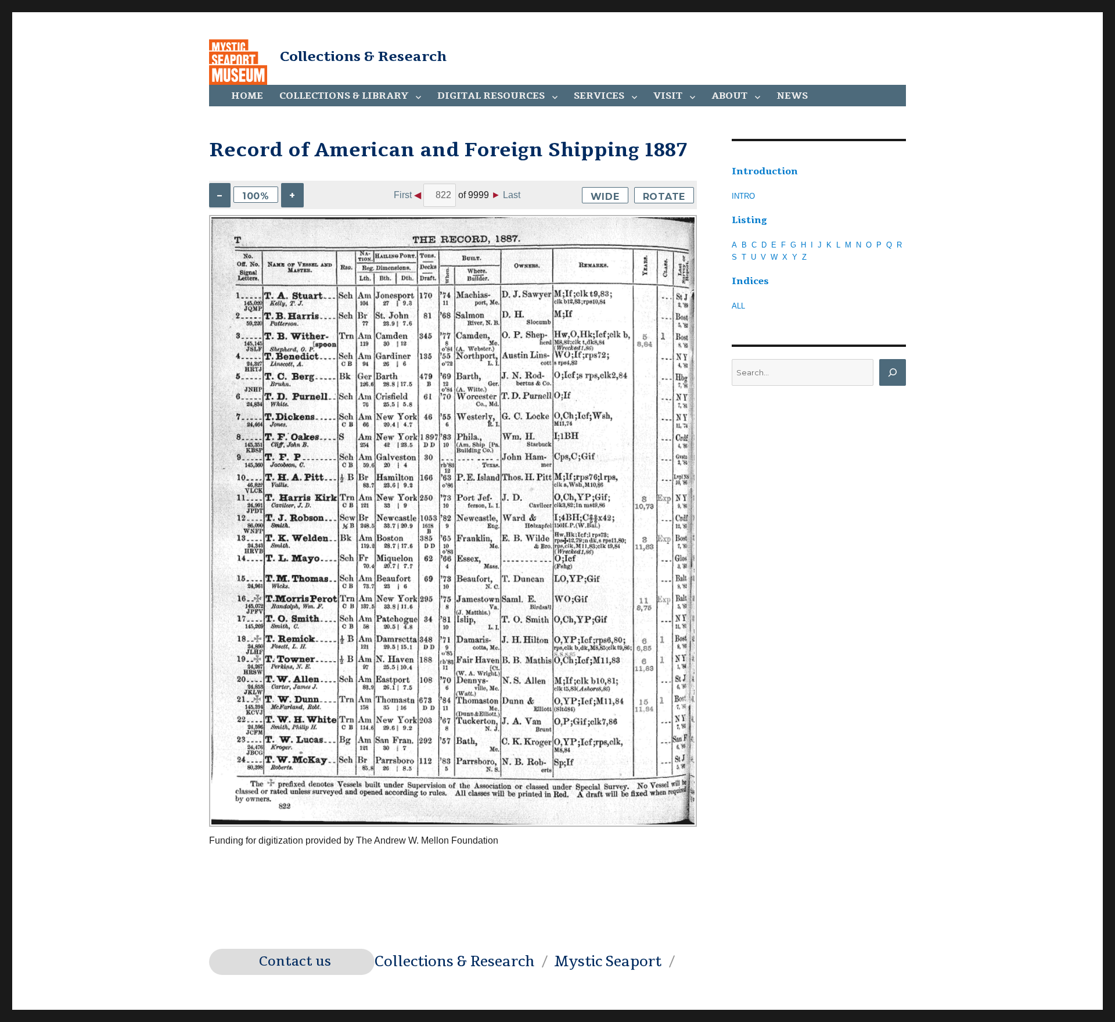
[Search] (892, 372)
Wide (605, 196)
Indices (750, 281)
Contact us (295, 961)
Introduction (765, 171)
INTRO (743, 196)
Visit (667, 95)
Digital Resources (491, 95)
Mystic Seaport (607, 961)
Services (599, 95)
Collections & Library (343, 95)
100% (255, 196)
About (729, 95)
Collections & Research (363, 56)
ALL (738, 306)
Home (247, 95)
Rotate (664, 196)
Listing (749, 220)
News (792, 95)
